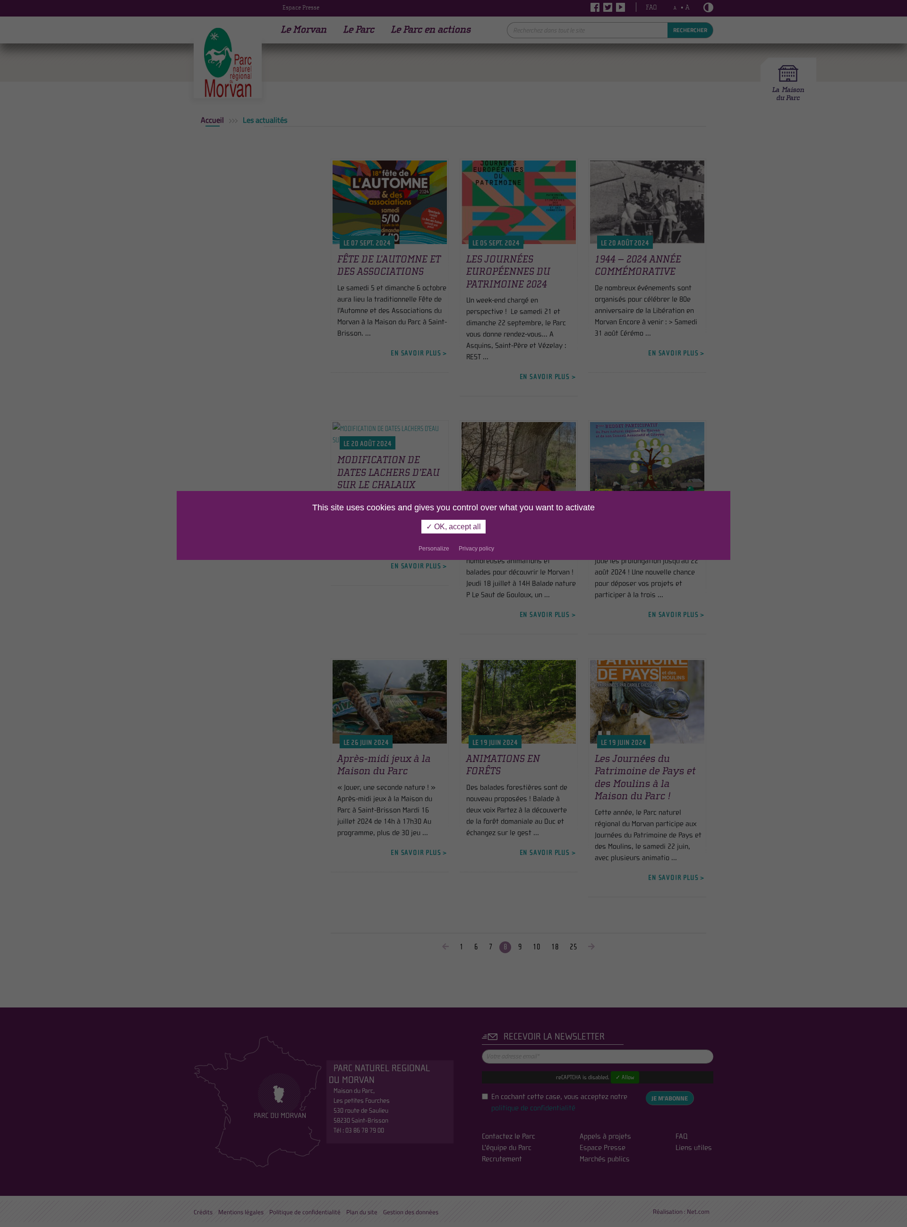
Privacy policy (476, 548)
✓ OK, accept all (453, 527)
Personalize (434, 548)
